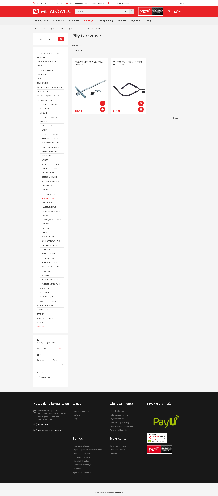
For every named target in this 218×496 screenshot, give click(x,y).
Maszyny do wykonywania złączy (53, 213)
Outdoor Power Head (51, 241)
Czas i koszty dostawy (119, 422)
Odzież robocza (43, 92)
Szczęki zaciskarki (49, 177)
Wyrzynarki (46, 156)
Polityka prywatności (119, 415)
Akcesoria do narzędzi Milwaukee (83, 29)
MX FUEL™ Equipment (45, 305)
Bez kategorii (42, 310)
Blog (75, 418)
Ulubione (113, 453)
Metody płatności (117, 411)
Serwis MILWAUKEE (81, 457)
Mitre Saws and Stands (51, 267)
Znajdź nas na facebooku (120, 3)
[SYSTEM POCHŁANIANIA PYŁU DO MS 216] (128, 89)
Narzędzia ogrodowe (46, 70)
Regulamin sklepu (117, 418)
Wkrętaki (45, 160)
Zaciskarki (46, 190)
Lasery (44, 130)
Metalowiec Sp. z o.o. (42, 29)
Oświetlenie (41, 74)
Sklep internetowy (108, 493)
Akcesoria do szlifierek (51, 143)
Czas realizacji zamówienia (121, 426)
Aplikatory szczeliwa (50, 280)
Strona (175, 118)
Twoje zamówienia (118, 446)
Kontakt (76, 415)
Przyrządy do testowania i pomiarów (53, 222)
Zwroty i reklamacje (118, 430)
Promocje (41, 327)
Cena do (56, 360)
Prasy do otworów (50, 134)
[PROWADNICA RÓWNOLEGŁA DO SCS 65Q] (90, 89)
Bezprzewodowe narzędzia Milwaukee (48, 55)
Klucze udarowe (49, 207)
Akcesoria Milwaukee (60, 29)
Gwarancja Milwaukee (82, 453)
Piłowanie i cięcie (46, 297)
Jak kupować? (78, 468)
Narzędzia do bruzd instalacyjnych (50, 170)
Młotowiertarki (48, 237)
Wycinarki (46, 275)
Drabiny (40, 314)
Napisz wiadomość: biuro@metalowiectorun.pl (86, 3)
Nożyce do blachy (49, 245)
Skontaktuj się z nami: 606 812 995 (49, 3)
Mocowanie (44, 292)
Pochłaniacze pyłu (50, 262)
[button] (131, 11)
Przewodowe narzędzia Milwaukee (47, 64)
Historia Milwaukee (81, 461)
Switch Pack (47, 203)
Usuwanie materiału (48, 301)
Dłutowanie (44, 288)
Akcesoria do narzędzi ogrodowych (49, 106)
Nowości (40, 322)
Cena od (40, 360)
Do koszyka (102, 109)
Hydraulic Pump (48, 258)
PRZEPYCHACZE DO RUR (50, 138)
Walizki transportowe (51, 164)
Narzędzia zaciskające (51, 284)
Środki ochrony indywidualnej (49, 87)
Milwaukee (45, 378)
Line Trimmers (47, 186)
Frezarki (45, 228)
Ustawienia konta (117, 449)
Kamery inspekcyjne (49, 151)
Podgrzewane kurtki (50, 147)
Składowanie (42, 83)
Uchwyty (45, 232)
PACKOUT (40, 79)
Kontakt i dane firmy (81, 411)
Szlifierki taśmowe (49, 194)
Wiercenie (43, 113)
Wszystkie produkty (45, 318)
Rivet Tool (46, 250)
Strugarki (46, 271)
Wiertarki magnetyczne (51, 181)
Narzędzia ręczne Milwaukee (48, 96)
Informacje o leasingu (82, 446)
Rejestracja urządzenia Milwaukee (87, 449)
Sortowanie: (77, 45)
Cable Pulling (47, 126)
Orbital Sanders (48, 254)
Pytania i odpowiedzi (82, 472)
